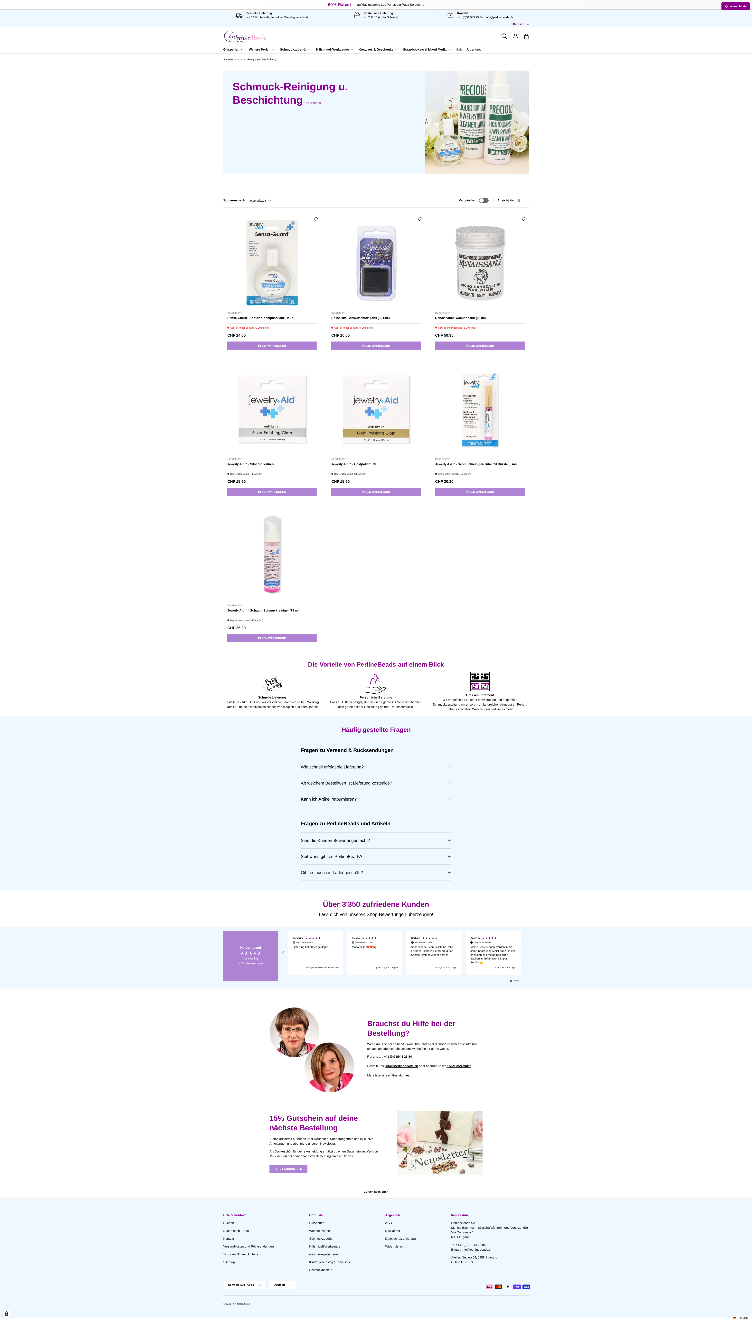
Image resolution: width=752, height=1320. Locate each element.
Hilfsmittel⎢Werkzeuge (332, 49)
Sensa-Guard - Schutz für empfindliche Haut (260, 318)
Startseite (228, 59)
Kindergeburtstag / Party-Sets (329, 1262)
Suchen (228, 1223)
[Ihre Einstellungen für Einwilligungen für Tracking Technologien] (6, 1313)
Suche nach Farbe (236, 1230)
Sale (459, 49)
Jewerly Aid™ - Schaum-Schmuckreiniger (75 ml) (263, 610)
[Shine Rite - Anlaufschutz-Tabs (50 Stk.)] (376, 263)
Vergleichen (467, 200)
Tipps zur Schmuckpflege (240, 1254)
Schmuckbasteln (320, 1270)
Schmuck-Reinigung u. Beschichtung (256, 59)
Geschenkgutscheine (324, 1254)
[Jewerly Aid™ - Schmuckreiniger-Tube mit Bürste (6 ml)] (480, 409)
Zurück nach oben (376, 1191)
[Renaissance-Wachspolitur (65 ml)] (480, 263)
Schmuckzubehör (293, 49)
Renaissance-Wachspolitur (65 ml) (460, 318)
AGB (388, 1223)
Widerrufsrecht (395, 1246)
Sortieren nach (234, 200)
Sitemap (229, 1262)
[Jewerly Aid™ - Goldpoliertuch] (376, 409)
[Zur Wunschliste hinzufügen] (316, 219)
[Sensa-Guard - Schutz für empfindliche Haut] (272, 263)
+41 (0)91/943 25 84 (470, 17)
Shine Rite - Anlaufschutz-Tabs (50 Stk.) (360, 318)
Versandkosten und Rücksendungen (248, 1246)
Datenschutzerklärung (400, 1238)
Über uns (474, 49)
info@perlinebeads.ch (499, 17)
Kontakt (228, 1238)
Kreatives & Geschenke (376, 49)
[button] (526, 36)
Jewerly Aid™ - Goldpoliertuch (353, 464)
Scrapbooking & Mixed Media (424, 49)
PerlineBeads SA (241, 1303)
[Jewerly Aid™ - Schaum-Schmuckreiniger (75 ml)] (272, 555)
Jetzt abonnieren (288, 1169)
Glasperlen (231, 49)
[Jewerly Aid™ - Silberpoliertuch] (272, 409)
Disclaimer (392, 1230)
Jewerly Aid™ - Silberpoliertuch (250, 464)
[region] (404, 953)
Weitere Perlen (259, 49)
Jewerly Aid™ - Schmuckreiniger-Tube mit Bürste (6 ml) (476, 464)
